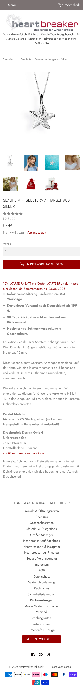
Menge (7, 244)
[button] (13, 214)
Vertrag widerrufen (41, 639)
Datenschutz (41, 576)
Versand (41, 612)
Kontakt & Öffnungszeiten (41, 511)
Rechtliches (41, 588)
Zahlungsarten (41, 618)
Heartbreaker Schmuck (31, 667)
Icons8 (67, 667)
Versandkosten (36, 232)
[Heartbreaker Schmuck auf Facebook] (33, 655)
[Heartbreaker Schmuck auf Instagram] (48, 655)
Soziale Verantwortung (41, 558)
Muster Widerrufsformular (41, 606)
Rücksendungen (41, 600)
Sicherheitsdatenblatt (41, 594)
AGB (41, 570)
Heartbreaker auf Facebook (41, 540)
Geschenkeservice (42, 522)
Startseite (8, 59)
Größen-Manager (41, 535)
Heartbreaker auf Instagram (41, 546)
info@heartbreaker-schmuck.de (23, 453)
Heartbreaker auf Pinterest (41, 552)
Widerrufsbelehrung (41, 582)
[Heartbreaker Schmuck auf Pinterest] (40, 655)
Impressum (41, 564)
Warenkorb (72, 5)
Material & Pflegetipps (41, 528)
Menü (12, 5)
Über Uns (41, 517)
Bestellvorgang (41, 624)
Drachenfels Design (41, 630)
